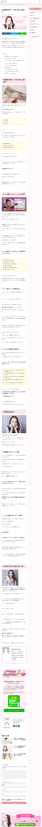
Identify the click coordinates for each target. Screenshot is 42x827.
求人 (32, 15)
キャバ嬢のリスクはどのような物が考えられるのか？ (14, 61)
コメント (4, 769)
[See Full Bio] (17, 661)
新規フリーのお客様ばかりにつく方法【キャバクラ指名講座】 (20, 739)
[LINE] (22, 33)
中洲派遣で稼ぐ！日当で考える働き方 (18, 4)
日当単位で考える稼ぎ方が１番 (10, 73)
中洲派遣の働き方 (7, 67)
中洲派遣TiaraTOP (35, 36)
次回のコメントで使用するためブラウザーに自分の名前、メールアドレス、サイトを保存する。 (14, 800)
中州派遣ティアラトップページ (7, 813)
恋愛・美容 (34, 21)
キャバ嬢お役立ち (35, 26)
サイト (3, 794)
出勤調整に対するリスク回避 (11, 69)
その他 (33, 29)
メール (3, 789)
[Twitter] (14, 33)
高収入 (11, 4)
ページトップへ (21, 811)
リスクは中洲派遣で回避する (11, 65)
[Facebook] (6, 33)
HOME (3, 4)
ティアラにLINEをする (14, 710)
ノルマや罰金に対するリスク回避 (12, 71)
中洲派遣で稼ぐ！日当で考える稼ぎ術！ (11, 56)
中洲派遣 (12, 14)
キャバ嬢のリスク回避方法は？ (11, 63)
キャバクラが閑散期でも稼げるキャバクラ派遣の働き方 (20, 747)
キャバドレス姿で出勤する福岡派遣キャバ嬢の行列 (20, 754)
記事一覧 (6, 4)
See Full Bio (13, 661)
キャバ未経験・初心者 (36, 18)
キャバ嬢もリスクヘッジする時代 (10, 58)
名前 (3, 785)
